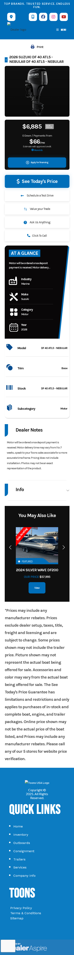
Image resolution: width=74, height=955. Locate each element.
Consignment (23, 851)
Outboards (21, 843)
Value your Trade (39, 209)
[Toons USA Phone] (33, 17)
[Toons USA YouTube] (64, 17)
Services (20, 867)
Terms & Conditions (25, 913)
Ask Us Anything (39, 222)
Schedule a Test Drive (39, 195)
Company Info (24, 876)
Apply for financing (39, 162)
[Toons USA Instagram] (53, 17)
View (36, 588)
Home (18, 826)
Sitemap (16, 918)
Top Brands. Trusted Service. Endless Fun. (37, 5)
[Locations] (11, 17)
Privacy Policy (21, 908)
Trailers (19, 859)
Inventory (20, 835)
